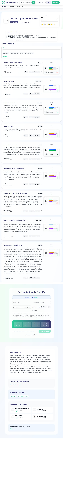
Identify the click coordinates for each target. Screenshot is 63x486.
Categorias (40, 2)
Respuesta (36, 72)
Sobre (23, 6)
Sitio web (12, 428)
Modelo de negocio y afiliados (21, 40)
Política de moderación (10, 40)
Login (36, 297)
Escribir (18, 6)
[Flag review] (42, 72)
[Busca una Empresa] (33, 2)
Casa (2, 10)
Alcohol (13, 396)
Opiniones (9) (11, 6)
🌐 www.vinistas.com (15, 385)
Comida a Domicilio (9, 10)
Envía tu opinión (45, 331)
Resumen (3, 6)
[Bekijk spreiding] (57, 18)
